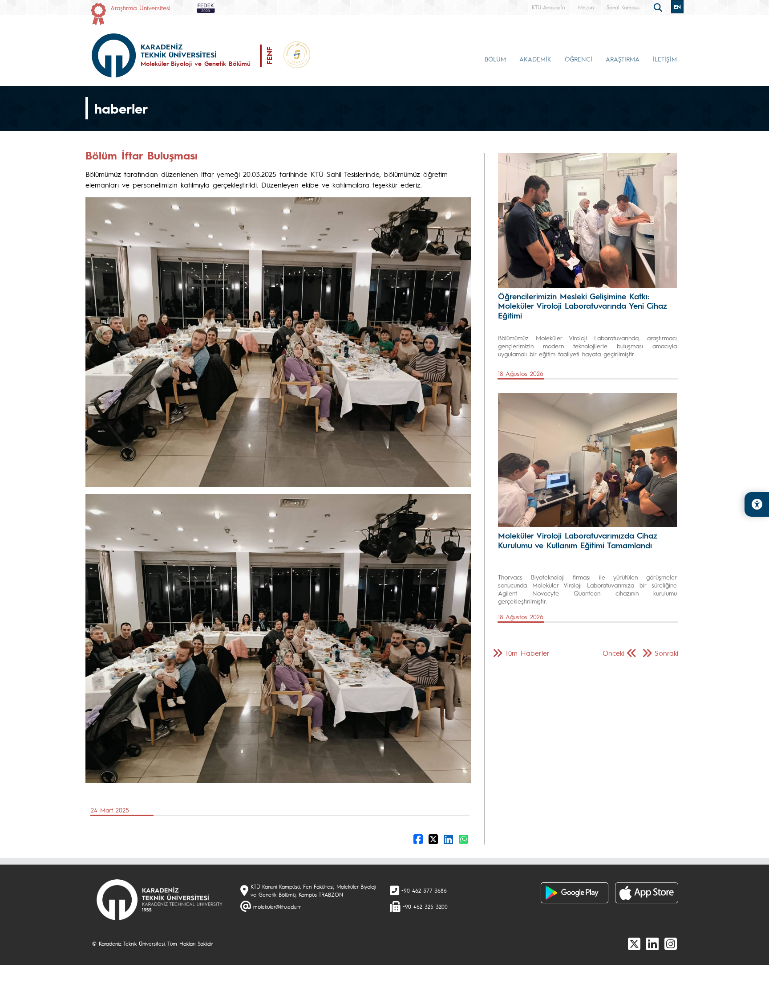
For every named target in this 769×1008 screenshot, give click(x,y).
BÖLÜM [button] (495, 59)
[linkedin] (652, 943)
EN (677, 6)
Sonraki (666, 652)
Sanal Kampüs (623, 7)
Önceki (613, 652)
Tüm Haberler (527, 652)
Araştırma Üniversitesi (140, 8)
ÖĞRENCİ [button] (578, 59)
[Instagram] (670, 943)
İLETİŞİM (665, 59)
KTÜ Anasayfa (548, 7)
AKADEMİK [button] (535, 59)
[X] (634, 943)
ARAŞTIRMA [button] (622, 59)
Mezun (586, 7)
